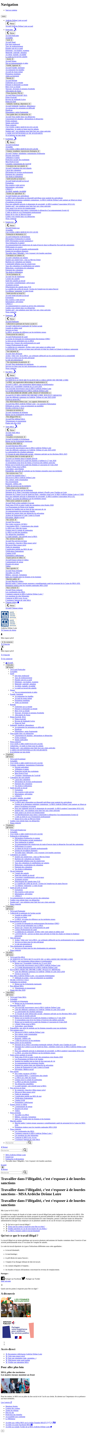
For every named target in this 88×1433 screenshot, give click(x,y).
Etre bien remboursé (13, 44)
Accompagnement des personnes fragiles (20, 511)
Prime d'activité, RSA (13, 93)
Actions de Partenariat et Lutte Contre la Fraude (23, 515)
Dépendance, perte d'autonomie (17, 112)
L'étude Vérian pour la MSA (16, 467)
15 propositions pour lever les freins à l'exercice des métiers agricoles (30, 463)
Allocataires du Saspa (13, 91)
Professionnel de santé (14, 334)
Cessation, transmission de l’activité (18, 164)
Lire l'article (5, 1402)
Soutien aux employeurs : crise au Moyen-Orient (23, 260)
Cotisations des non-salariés (16, 166)
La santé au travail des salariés (16, 57)
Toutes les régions (12, 1410)
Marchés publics (12, 579)
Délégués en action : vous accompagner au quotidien (25, 406)
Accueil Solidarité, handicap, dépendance (20, 106)
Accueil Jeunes (11, 61)
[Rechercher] (29, 1142)
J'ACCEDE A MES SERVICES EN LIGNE (22, 127)
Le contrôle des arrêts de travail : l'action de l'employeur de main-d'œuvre (32, 289)
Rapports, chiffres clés (14, 484)
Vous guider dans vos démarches (17, 114)
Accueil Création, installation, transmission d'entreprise (25, 153)
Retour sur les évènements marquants (19, 414)
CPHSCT (9, 189)
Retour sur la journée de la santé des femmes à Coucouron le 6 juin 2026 (32, 465)
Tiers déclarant (11, 351)
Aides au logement (12, 76)
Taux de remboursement (14, 46)
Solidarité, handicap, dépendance (17, 104)
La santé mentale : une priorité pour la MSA (21, 536)
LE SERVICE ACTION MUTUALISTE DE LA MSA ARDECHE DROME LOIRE (37, 380)
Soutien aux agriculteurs (14, 193)
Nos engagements (12, 482)
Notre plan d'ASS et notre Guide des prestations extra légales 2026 (30, 505)
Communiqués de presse (14, 562)
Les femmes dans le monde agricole (18, 456)
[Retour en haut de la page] (2, 1431)
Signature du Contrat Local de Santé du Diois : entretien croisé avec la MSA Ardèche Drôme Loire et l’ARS (45, 494)
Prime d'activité (11, 97)
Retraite (9, 78)
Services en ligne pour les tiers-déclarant (20, 358)
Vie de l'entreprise (12, 274)
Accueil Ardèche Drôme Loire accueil (19, 26)
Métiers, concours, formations (16, 575)
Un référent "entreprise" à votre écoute (19, 291)
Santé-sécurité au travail (14, 179)
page (6, 1281)
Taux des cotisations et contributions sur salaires (23, 266)
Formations (10, 183)
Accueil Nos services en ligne (16, 541)
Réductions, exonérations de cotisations (20, 268)
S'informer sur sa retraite (14, 83)
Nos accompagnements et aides (17, 63)
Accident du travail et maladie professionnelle (22, 249)
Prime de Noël (11, 101)
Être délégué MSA (12, 417)
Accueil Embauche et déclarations (18, 237)
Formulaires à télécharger (15, 555)
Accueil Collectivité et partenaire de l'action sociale (24, 326)
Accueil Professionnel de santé (17, 337)
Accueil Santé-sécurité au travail (17, 181)
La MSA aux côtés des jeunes (16, 528)
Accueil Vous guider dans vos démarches (20, 117)
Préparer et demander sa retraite (17, 85)
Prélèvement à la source (14, 247)
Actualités (9, 38)
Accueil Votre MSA (13, 433)
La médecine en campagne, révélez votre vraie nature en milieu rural (30, 347)
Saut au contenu (11, 10)
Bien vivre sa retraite (13, 87)
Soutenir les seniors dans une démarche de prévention (25, 513)
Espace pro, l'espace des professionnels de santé (23, 343)
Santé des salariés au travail (15, 281)
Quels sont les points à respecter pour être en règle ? (26, 1227)
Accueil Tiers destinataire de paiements (20, 364)
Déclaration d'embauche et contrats (18, 239)
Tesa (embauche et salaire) (15, 243)
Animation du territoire (13, 410)
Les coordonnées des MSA (15, 592)
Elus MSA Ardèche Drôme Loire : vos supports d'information (26, 402)
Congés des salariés (13, 279)
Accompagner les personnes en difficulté (20, 108)
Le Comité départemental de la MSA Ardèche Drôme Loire (27, 391)
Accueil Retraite (11, 81)
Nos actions (10, 520)
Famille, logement (12, 65)
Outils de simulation (13, 547)
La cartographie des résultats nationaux (20, 452)
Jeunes (9, 59)
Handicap (9, 110)
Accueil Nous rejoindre (14, 571)
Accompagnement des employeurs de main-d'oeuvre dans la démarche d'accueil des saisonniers (40, 245)
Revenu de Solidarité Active (16, 99)
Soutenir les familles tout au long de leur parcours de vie (26, 509)
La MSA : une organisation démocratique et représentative (25, 382)
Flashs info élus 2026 (13, 423)
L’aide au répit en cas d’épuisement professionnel (23, 212)
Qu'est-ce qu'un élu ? (13, 399)
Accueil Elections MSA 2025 (16, 446)
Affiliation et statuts (13, 158)
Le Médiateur (10, 1419)
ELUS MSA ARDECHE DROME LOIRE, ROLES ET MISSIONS (27, 393)
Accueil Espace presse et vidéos (17, 560)
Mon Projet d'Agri (12, 162)
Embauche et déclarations (15, 234)
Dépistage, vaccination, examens (17, 50)
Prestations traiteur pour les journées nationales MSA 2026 (27, 585)
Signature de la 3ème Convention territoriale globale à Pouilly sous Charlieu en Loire (36, 492)
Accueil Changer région (14, 608)
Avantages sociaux (12, 285)
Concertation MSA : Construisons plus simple (22, 526)
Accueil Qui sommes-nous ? (16, 475)
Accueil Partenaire (12, 322)
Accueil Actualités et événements (17, 439)
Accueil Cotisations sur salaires (17, 258)
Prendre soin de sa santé (14, 48)
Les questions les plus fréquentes (17, 596)
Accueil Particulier (12, 36)
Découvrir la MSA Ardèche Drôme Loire (20, 478)
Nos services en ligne (13, 539)
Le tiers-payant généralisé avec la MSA (20, 341)
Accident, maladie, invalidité (16, 55)
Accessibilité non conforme (15, 1417)
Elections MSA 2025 (13, 443)
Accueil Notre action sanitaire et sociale (20, 503)
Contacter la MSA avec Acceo (16, 598)
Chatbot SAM (11, 553)
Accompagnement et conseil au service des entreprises (25, 306)
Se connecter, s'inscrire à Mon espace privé (21, 543)
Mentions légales (12, 1406)
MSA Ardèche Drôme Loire (16, 1155)
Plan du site (10, 1413)
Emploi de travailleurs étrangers (17, 251)
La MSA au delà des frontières (17, 532)
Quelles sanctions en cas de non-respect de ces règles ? (27, 1229)
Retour (12, 24)
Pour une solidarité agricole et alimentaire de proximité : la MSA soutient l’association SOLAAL (40, 204)
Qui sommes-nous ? (13, 473)
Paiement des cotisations (14, 174)
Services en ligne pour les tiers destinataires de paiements (26, 366)
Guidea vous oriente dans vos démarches (20, 216)
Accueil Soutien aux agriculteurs (17, 196)
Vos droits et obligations (14, 176)
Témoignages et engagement (16, 421)
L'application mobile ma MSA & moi (19, 549)
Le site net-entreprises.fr (14, 360)
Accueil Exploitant (12, 145)
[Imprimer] (2, 1167)
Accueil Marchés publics (14, 581)
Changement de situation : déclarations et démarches (24, 119)
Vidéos (8, 566)
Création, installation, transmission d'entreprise (22, 151)
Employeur (10, 1157)
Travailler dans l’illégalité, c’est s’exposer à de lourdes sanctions (29, 253)
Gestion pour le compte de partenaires (19, 530)
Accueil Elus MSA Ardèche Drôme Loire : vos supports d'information (31, 404)
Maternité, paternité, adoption (16, 53)
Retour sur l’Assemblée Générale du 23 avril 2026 (24, 387)
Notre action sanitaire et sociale (17, 501)
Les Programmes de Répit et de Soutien (20, 507)
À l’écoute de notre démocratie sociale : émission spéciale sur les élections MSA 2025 (36, 454)
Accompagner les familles (15, 70)
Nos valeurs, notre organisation (17, 480)
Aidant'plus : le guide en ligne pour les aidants (22, 129)
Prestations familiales (13, 74)
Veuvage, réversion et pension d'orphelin (20, 89)
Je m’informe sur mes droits (15, 135)
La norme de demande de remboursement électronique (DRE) (28, 339)
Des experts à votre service (15, 185)
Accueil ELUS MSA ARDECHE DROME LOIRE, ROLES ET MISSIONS (34, 395)
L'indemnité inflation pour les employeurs (21, 264)
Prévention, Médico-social (15, 517)
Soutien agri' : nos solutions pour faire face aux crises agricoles (28, 131)
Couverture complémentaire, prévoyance (20, 283)
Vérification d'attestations (15, 551)
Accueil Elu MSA (12, 378)
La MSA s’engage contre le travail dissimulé (24, 1231)
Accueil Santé (11, 42)
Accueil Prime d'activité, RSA (16, 95)
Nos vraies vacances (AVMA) (16, 524)
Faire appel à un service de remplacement (20, 208)
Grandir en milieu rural (14, 328)
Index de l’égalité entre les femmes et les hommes (23, 577)
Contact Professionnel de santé (17, 345)
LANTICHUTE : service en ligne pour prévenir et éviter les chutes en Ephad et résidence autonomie (42, 349)
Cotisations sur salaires (14, 255)
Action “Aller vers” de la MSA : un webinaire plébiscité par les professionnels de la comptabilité (40, 356)
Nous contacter (11, 125)
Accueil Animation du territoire (17, 412)
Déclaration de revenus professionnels (19, 172)
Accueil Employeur (13, 228)
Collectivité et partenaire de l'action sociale (20, 324)
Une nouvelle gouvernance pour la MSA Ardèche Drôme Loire (28, 389)
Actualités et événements (15, 437)
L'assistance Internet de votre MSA (18, 600)
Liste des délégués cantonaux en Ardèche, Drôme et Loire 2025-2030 (31, 397)
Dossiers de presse (12, 564)
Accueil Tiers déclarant (14, 354)
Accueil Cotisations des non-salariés (19, 168)
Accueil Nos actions (13, 522)
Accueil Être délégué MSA (15, 419)
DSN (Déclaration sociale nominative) (19, 241)
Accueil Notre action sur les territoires (19, 490)
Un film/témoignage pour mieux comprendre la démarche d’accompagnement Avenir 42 (37, 210)
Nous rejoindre (11, 568)
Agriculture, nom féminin (15, 469)
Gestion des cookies (13, 1408)
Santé (8, 40)
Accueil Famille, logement (15, 68)
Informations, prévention (14, 187)
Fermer (10, 667)
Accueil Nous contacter (14, 590)
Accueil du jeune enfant (14, 72)
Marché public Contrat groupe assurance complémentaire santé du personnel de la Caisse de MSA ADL (43, 583)
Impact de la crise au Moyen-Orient (18, 214)
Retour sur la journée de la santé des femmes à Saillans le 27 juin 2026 (31, 461)
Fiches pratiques (11, 121)
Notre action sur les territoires (16, 488)
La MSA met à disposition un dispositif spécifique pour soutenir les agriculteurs (34, 198)
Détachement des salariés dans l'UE (18, 287)
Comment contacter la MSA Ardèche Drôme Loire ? (24, 594)
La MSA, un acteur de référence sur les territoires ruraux (26, 332)
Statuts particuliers (12, 123)
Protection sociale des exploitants (17, 160)
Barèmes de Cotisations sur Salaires (18, 262)
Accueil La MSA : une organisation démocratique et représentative (30, 384)
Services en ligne (12, 330)
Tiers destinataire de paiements (17, 362)
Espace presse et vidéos (14, 558)
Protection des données (14, 1415)
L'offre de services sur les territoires (18, 486)
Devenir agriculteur (12, 155)
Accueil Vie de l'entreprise (15, 277)
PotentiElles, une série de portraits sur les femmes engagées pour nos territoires (34, 471)
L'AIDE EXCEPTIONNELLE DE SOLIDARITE (24, 133)
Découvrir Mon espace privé (16, 545)
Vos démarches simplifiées (15, 534)
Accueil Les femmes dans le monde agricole (21, 459)
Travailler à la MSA (13, 573)
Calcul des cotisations (13, 170)
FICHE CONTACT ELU (15, 408)
